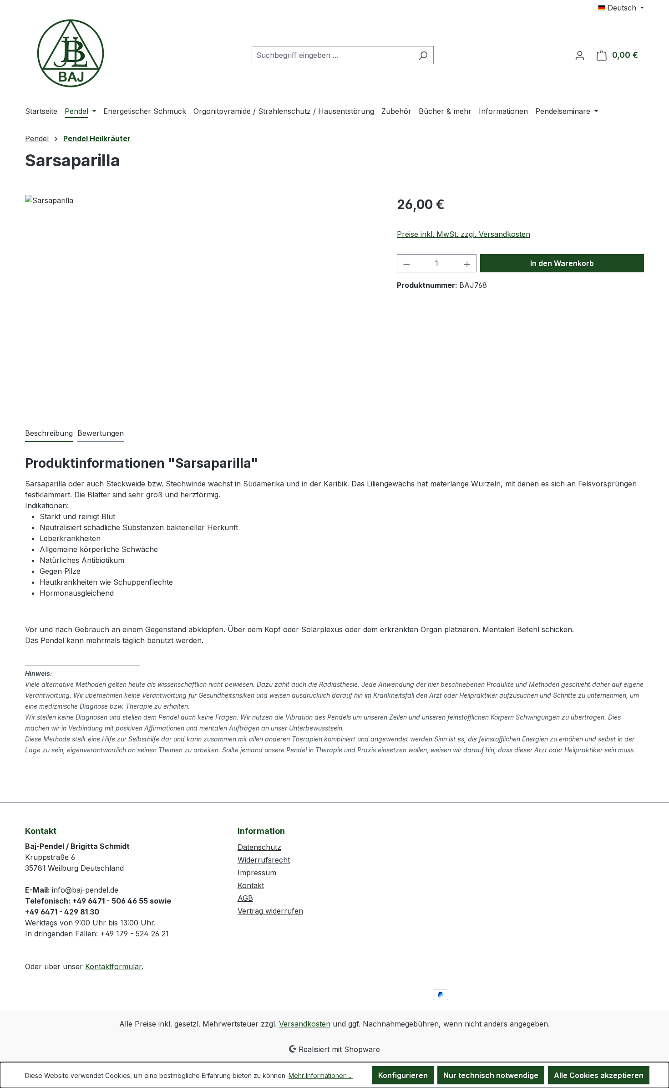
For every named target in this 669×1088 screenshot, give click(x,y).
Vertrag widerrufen (270, 910)
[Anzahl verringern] (406, 263)
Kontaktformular (113, 966)
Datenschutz (259, 847)
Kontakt (251, 885)
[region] (202, 293)
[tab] (49, 433)
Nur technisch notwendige (490, 1075)
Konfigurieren (403, 1075)
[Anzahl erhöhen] (467, 263)
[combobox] (332, 55)
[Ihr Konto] (580, 55)
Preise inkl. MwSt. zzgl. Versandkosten (463, 234)
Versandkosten (304, 1023)
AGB (245, 898)
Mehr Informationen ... (321, 1075)
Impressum (257, 872)
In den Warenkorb (562, 263)
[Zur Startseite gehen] (70, 53)
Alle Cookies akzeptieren (599, 1075)
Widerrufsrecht (264, 859)
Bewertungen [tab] (100, 433)
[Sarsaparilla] (201, 293)
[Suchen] (423, 55)
